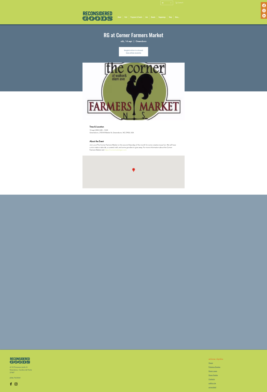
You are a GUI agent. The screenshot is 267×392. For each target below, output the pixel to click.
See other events (133, 53)
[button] (179, 3)
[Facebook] (264, 5)
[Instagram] (264, 10)
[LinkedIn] (264, 16)
